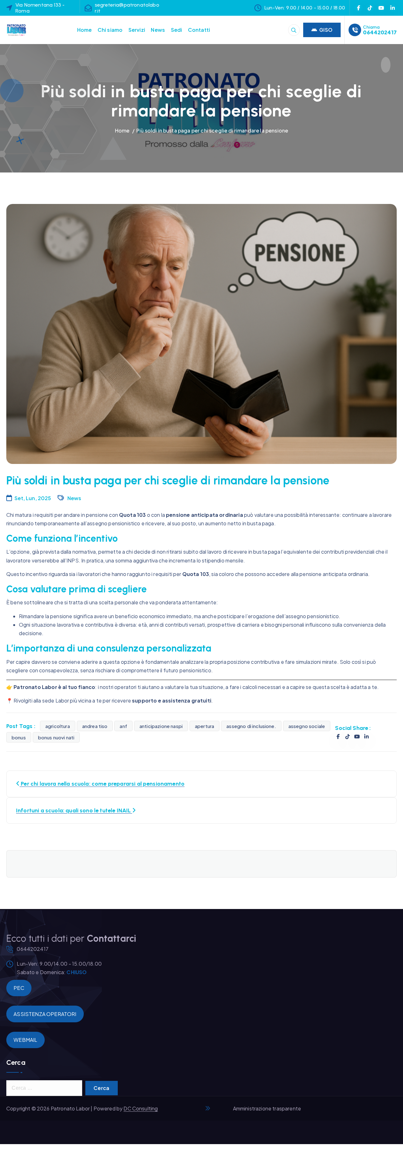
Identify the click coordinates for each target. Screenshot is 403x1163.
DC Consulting (140, 1108)
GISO (325, 29)
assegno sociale (306, 726)
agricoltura (57, 726)
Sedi (176, 29)
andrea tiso (95, 726)
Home (84, 29)
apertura (204, 726)
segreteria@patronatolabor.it (127, 8)
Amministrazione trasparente (267, 1108)
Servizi (136, 29)
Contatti (199, 29)
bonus (19, 737)
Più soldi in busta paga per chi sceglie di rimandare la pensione (212, 130)
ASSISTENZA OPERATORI (45, 1014)
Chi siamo (110, 29)
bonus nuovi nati (56, 737)
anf (123, 726)
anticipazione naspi (161, 726)
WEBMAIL (25, 1039)
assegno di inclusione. (251, 726)
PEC (19, 988)
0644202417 (380, 32)
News (158, 29)
